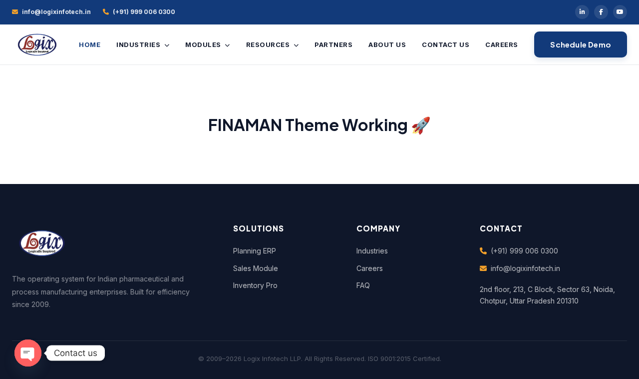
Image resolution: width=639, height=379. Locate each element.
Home (89, 44)
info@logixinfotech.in (525, 268)
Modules (204, 44)
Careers (501, 44)
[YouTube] (620, 12)
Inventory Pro (255, 285)
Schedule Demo (580, 44)
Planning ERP (254, 250)
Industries (139, 44)
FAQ (363, 285)
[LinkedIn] (582, 12)
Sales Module (255, 268)
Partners (333, 44)
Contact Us (445, 44)
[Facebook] (601, 12)
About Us (387, 44)
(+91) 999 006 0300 (524, 250)
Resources (269, 44)
